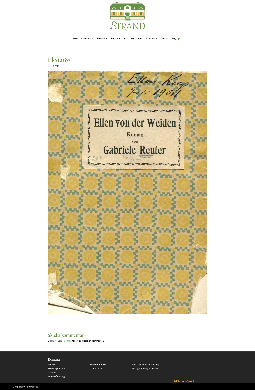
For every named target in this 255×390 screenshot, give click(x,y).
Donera (164, 38)
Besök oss (86, 38)
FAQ (173, 38)
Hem (75, 38)
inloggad (67, 340)
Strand (114, 38)
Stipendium (102, 38)
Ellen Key (129, 38)
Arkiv (140, 38)
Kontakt (150, 38)
